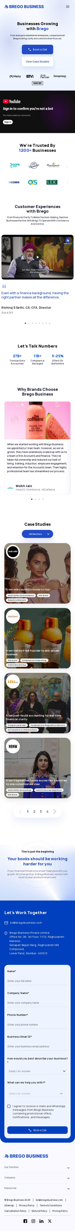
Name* (11, 971)
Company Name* (18, 993)
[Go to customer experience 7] (46, 323)
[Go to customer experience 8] (49, 323)
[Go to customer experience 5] (39, 323)
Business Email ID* (19, 1036)
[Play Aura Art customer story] (37, 257)
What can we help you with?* (26, 1082)
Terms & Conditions (51, 1205)
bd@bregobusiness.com (26, 922)
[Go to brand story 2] (35, 499)
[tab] (37, 1168)
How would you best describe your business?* (37, 1060)
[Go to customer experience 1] (25, 323)
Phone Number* (17, 1015)
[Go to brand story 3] (39, 499)
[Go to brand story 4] (43, 499)
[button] (64, 1071)
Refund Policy (39, 1211)
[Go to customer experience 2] (28, 323)
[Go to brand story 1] (31, 499)
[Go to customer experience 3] (32, 323)
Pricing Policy (60, 1211)
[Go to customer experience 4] (35, 323)
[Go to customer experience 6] (42, 323)
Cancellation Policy (15, 1211)
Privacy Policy (26, 1205)
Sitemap (9, 1205)
